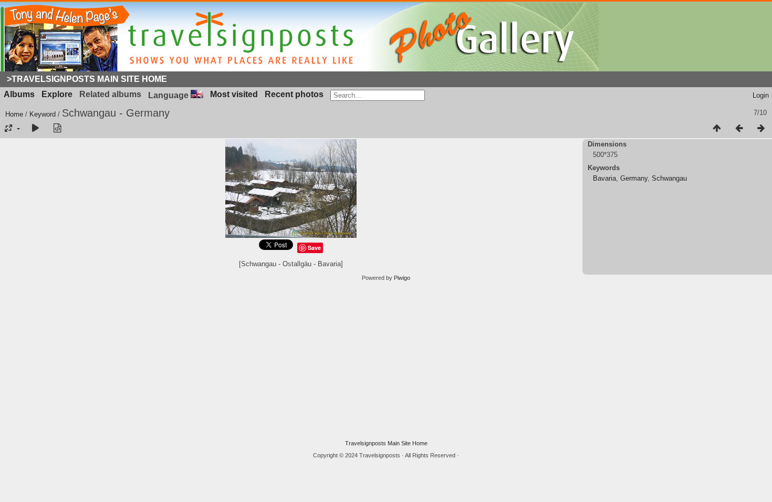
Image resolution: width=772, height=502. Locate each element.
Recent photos (294, 94)
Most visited (234, 94)
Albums (19, 94)
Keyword (42, 114)
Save (314, 248)
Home (14, 114)
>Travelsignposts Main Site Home (87, 79)
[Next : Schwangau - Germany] (761, 128)
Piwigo (402, 278)
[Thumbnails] (717, 128)
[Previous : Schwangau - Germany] (739, 128)
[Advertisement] (386, 360)
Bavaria (604, 178)
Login (761, 95)
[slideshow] (35, 128)
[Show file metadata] (57, 128)
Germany (634, 178)
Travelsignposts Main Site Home (386, 443)
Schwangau (669, 178)
